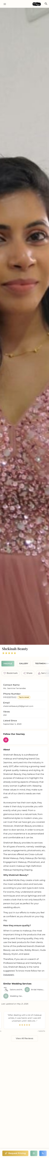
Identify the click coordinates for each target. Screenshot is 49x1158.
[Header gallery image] (24, 326)
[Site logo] (37, 4)
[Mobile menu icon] (3, 4)
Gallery (23, 663)
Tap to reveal (24, 697)
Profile (8, 663)
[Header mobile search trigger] (46, 3)
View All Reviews (24, 1038)
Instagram (8, 974)
